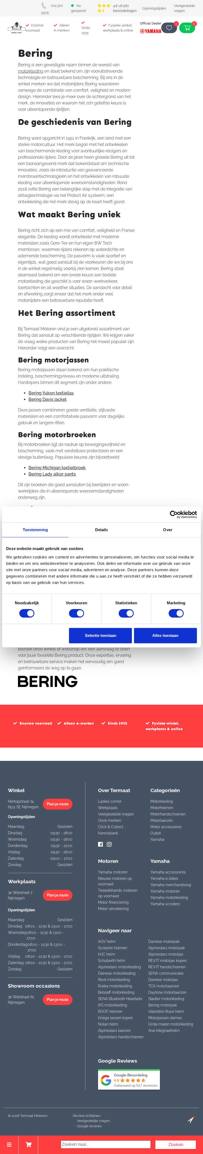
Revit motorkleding (114, 980)
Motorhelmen (161, 808)
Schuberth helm (111, 960)
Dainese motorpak (163, 941)
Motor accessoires (166, 827)
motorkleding (30, 71)
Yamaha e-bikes (164, 878)
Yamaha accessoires (168, 872)
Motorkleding (161, 801)
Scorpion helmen (112, 948)
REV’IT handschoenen (167, 967)
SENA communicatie (165, 973)
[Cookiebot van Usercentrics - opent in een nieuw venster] (174, 514)
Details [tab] (101, 529)
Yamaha (157, 839)
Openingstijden (154, 8)
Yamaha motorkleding (169, 897)
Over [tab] (167, 529)
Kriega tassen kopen (115, 1018)
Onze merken (109, 820)
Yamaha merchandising (170, 885)
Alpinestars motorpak (166, 948)
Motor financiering (113, 902)
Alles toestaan (165, 635)
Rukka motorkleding (115, 986)
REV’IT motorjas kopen (167, 960)
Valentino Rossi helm (166, 1011)
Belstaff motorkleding (116, 992)
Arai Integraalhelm (164, 1030)
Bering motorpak (162, 1005)
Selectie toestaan (100, 635)
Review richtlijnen (86, 1116)
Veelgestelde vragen (116, 814)
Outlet (155, 833)
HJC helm (106, 954)
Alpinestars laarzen (114, 1030)
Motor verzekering (113, 909)
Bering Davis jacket (48, 399)
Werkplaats (108, 808)
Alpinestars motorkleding (119, 967)
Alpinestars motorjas (165, 954)
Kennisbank (108, 833)
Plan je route (57, 804)
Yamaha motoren (112, 872)
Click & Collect (110, 827)
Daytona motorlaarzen (167, 992)
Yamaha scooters (165, 904)
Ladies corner (110, 801)
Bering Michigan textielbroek (57, 467)
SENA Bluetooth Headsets (120, 999)
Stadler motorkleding (166, 999)
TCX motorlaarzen (163, 986)
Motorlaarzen (161, 820)
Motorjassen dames (165, 1018)
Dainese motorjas (163, 980)
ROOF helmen (110, 1011)
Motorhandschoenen (168, 814)
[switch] (76, 613)
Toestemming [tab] (35, 529)
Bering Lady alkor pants (52, 474)
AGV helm (107, 941)
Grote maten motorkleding (170, 1024)
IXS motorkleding (112, 1005)
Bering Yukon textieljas (51, 393)
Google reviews (89, 1126)
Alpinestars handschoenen (121, 1037)
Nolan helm (108, 1024)
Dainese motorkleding (117, 973)
